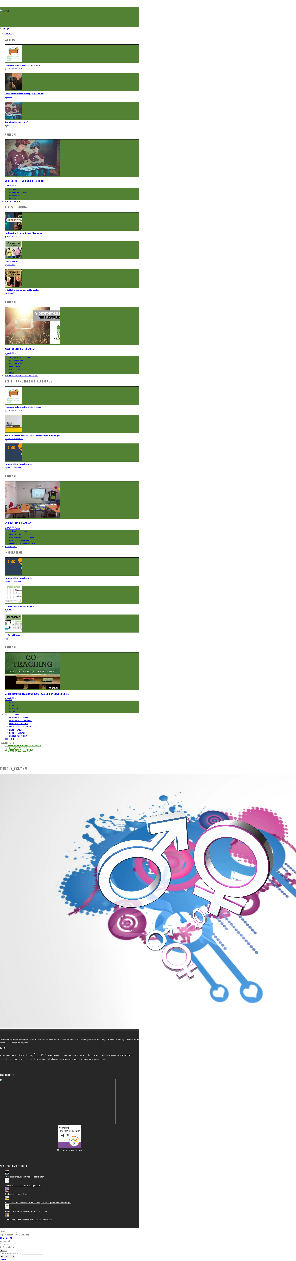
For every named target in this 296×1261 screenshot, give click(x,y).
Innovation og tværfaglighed (13, 467)
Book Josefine (12, 739)
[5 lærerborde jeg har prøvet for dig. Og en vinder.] (7, 1208)
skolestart (40, 1059)
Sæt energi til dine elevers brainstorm (18, 464)
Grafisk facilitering (18, 192)
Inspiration (11, 546)
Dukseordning (10, 749)
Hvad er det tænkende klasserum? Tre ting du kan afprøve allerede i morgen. (32, 435)
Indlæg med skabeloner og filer (23, 726)
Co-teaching (8, 97)
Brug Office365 (9, 293)
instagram (113, 1055)
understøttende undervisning (79, 1059)
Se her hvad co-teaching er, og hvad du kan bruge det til (37, 693)
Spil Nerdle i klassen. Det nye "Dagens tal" (23, 1185)
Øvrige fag (13, 708)
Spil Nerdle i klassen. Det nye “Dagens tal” (20, 606)
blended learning (11, 1055)
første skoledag (67, 1055)
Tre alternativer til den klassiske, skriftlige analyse (23, 233)
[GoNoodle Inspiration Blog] (69, 1147)
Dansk (7, 355)
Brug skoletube (16, 363)
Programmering (16, 366)
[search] (17, 1232)
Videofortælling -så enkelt (20, 348)
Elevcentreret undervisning (21, 537)
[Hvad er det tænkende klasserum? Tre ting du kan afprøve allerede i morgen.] (7, 1199)
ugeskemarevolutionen (61, 1059)
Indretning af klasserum (12, 529)
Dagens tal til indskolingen (16, 747)
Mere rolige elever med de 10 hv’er (17, 122)
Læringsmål (14, 195)
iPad (118, 1055)
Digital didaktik (10, 265)
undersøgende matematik (98, 1059)
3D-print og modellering (12, 236)
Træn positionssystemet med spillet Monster (23, 746)
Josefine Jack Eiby (10, 185)
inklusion (106, 1055)
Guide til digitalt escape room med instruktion (22, 290)
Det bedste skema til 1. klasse (17, 1194)
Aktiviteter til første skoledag (17, 751)
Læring (8, 33)
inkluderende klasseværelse (87, 1055)
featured (40, 1054)
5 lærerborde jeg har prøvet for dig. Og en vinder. (23, 65)
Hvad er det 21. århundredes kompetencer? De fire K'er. (28, 1220)
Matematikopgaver (17, 733)
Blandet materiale (17, 730)
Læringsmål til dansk (18, 717)
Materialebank (12, 714)
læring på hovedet (16, 1059)
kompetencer (127, 1055)
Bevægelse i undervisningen (21, 540)
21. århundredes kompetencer (14, 439)
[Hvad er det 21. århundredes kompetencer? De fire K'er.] (7, 1216)
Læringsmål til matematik (20, 720)
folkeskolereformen (54, 1055)
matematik (28, 1059)
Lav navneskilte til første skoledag (19, 750)
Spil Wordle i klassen (12, 635)
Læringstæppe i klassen (18, 522)
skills (34, 1059)
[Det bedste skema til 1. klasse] (7, 1191)
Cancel (3, 1259)
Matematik (13, 705)
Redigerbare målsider (18, 723)
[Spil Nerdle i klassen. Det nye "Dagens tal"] (7, 1182)
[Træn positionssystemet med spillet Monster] (7, 1174)
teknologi (48, 1059)
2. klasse (2, 1055)
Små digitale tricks (11, 261)
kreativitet (4, 1059)
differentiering (25, 1055)
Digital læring (12, 201)
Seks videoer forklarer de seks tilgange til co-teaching (25, 93)
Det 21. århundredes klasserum (15, 68)
